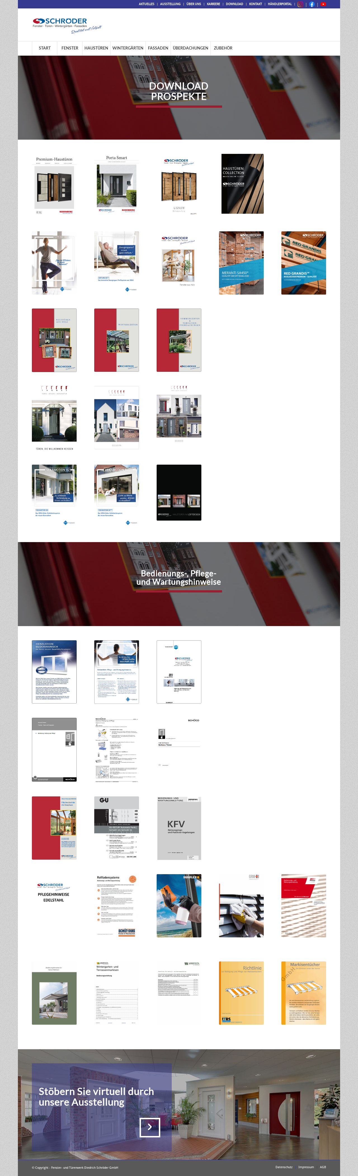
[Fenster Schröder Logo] (67, 25)
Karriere (213, 4)
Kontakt (255, 4)
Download (234, 4)
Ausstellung (170, 4)
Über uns (194, 4)
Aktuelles (146, 4)
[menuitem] (146, 4)
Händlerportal (280, 4)
